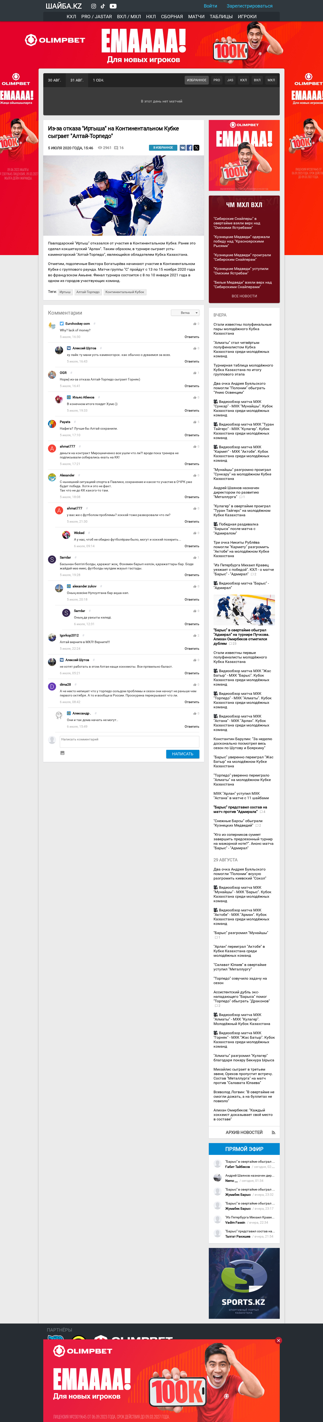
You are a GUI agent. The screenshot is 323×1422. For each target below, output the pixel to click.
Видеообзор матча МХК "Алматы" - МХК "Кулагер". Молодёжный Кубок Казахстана (242, 1019)
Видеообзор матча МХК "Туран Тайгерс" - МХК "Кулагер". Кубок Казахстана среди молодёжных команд (244, 431)
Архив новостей (244, 1132)
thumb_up (194, 323)
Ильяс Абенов (83, 397)
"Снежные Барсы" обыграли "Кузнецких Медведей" (238, 823)
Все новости (244, 296)
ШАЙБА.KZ (64, 6)
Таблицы (221, 16)
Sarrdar (65, 557)
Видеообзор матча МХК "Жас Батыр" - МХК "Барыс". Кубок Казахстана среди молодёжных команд (242, 678)
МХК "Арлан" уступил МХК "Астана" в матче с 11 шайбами (241, 795)
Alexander (67, 475)
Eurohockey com (77, 324)
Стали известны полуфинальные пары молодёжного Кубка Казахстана (242, 329)
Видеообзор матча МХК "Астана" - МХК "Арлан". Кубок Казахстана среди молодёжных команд (241, 723)
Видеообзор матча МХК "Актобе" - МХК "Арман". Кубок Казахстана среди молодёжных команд (241, 917)
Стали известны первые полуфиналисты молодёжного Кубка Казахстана (240, 657)
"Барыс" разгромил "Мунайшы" (241, 933)
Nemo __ (231, 1181)
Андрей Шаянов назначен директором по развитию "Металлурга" (236, 492)
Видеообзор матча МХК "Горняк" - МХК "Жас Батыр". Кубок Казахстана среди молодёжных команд (244, 1040)
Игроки (247, 16)
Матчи (196, 16)
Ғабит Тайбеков (237, 1167)
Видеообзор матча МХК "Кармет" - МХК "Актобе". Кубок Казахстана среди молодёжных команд (241, 454)
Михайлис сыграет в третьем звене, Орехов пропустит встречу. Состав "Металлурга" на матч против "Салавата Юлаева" (243, 1076)
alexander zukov (84, 586)
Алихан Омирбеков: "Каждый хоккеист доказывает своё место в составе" (243, 1114)
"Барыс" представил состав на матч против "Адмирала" (268, 1231)
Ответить (192, 337)
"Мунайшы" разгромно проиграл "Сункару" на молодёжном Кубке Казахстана (242, 474)
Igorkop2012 (69, 635)
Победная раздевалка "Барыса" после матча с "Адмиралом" (236, 528)
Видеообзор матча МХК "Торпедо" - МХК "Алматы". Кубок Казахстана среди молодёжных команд (243, 700)
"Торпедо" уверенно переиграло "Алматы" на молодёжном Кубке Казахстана (242, 779)
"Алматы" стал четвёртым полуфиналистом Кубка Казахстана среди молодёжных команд (241, 349)
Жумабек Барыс (238, 1195)
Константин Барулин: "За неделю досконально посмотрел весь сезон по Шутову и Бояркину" (243, 743)
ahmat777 (67, 446)
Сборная (172, 16)
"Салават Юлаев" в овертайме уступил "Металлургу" (240, 966)
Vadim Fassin (235, 1223)
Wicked (79, 533)
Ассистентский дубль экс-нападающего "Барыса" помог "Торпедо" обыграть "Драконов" (242, 996)
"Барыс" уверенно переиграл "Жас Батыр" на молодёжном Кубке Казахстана (243, 761)
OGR (63, 373)
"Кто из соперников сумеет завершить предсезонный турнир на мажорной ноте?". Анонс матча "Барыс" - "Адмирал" (244, 841)
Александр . (82, 713)
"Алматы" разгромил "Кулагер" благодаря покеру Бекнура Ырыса (244, 1057)
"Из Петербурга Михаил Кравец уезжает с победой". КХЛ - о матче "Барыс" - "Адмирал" (244, 569)
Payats (65, 422)
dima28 (65, 685)
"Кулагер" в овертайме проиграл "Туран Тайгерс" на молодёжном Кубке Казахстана (242, 510)
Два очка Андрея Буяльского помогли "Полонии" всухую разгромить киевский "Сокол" (240, 873)
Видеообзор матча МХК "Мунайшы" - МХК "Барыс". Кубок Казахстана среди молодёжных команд (242, 894)
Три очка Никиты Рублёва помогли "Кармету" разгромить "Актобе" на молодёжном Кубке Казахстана (241, 549)
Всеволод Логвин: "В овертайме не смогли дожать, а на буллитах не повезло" (244, 1096)
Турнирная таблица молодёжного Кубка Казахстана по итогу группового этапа (243, 369)
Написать (182, 754)
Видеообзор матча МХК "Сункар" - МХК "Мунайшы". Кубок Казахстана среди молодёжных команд (243, 408)
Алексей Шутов (84, 348)
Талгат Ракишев (237, 1236)
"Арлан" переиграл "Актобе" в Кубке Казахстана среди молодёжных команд (239, 951)
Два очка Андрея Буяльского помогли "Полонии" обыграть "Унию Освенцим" (240, 388)
